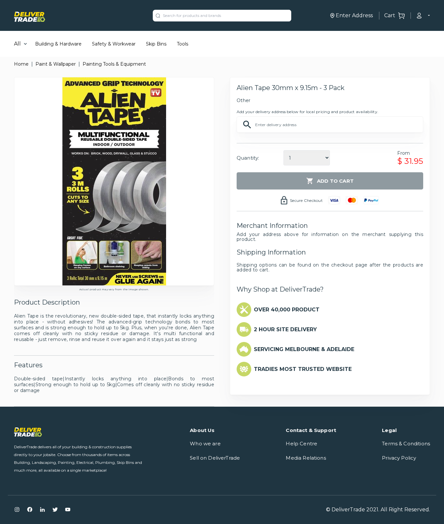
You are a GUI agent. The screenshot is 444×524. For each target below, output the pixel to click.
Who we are (205, 443)
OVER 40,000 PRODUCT (287, 310)
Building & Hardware (58, 44)
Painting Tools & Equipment (114, 64)
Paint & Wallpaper (55, 64)
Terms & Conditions (406, 443)
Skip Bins (156, 44)
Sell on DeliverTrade (215, 458)
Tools (182, 44)
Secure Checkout (306, 200)
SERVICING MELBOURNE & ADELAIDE (304, 349)
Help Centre (301, 443)
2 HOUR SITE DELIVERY (285, 329)
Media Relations (306, 458)
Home (21, 64)
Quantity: (248, 158)
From (403, 153)
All (17, 44)
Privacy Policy (399, 458)
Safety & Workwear (114, 44)
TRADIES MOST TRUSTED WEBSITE (303, 369)
